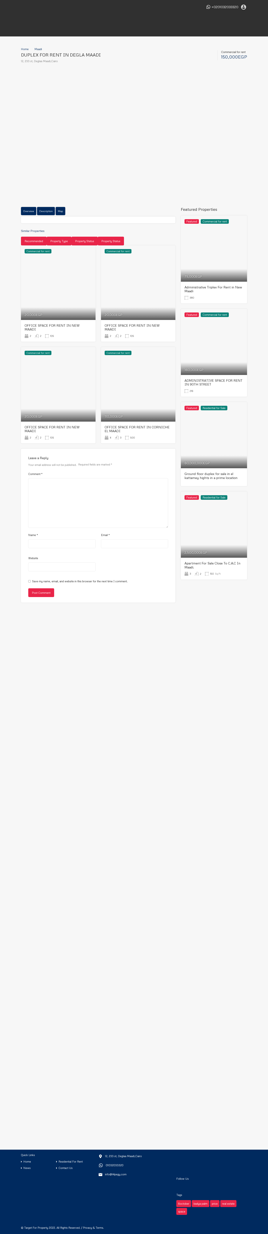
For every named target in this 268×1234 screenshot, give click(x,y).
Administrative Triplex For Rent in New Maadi (213, 289)
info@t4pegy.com (116, 1174)
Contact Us (66, 1168)
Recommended (34, 241)
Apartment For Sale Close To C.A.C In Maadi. (212, 565)
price (215, 1203)
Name (33, 535)
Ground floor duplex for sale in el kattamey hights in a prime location (211, 476)
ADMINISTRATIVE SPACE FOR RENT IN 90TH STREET (213, 382)
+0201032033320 (224, 7)
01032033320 (114, 1165)
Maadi (38, 49)
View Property (58, 305)
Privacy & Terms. (93, 1227)
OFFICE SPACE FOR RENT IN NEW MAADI (52, 327)
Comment (35, 474)
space (181, 1211)
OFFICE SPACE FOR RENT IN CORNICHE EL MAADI (137, 429)
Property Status (84, 241)
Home (25, 49)
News (27, 1168)
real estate (228, 1203)
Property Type (59, 241)
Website (33, 558)
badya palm (200, 1203)
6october (183, 1203)
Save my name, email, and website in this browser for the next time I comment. (80, 581)
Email (105, 535)
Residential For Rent (71, 1161)
